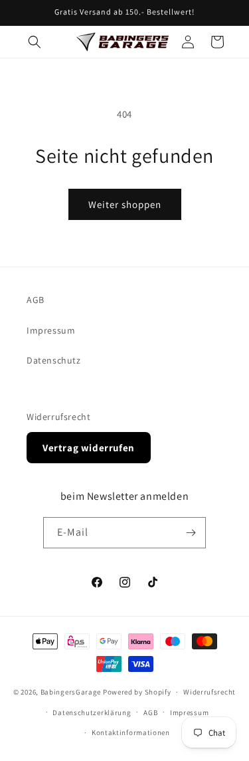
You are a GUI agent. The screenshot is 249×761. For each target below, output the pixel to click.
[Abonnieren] (190, 532)
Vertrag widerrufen (88, 447)
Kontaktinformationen (131, 732)
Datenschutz (54, 360)
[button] (34, 41)
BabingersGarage (71, 692)
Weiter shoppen (124, 204)
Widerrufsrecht (58, 417)
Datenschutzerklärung (91, 712)
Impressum (51, 330)
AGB (35, 300)
